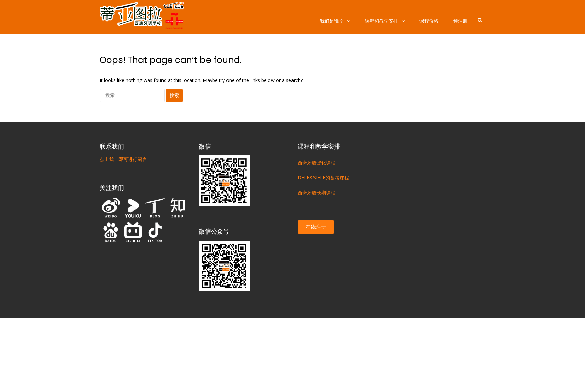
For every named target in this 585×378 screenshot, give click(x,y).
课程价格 (428, 21)
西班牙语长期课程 (316, 192)
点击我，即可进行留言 (123, 159)
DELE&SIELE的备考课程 (323, 177)
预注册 (460, 21)
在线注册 (316, 227)
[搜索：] (133, 95)
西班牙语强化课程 (316, 162)
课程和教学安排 (381, 21)
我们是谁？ (332, 21)
